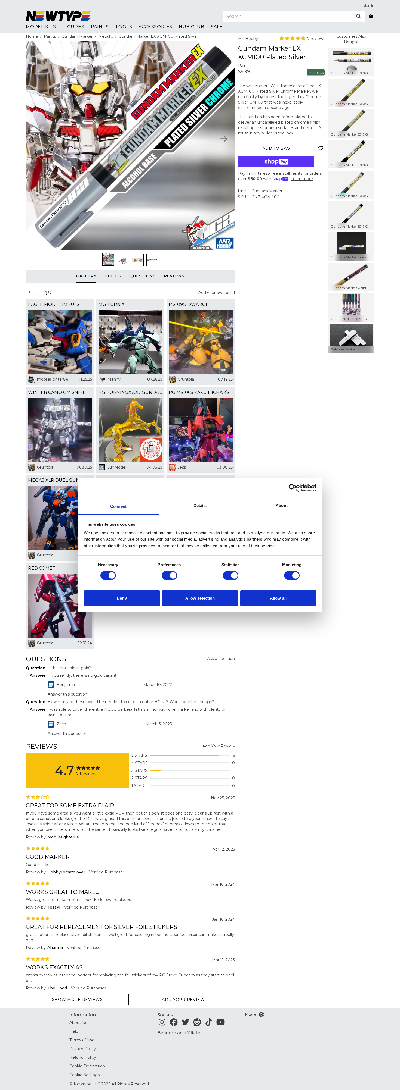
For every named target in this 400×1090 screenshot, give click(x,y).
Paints (50, 36)
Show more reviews (77, 999)
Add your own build (216, 292)
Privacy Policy (82, 1048)
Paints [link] (100, 26)
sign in (369, 5)
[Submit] (358, 16)
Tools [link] (123, 26)
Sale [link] (217, 26)
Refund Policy (82, 1057)
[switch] (169, 575)
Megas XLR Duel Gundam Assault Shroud (60, 480)
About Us (78, 1022)
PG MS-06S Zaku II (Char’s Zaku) (201, 392)
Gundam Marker (77, 36)
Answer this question (67, 694)
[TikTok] (209, 1023)
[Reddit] (197, 1023)
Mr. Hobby (248, 38)
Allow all (278, 598)
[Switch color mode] (261, 1014)
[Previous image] (37, 138)
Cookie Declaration (87, 1066)
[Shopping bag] (371, 16)
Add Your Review (218, 746)
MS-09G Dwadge (189, 304)
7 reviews (316, 38)
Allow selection (200, 598)
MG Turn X (112, 304)
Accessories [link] (155, 26)
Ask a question (221, 658)
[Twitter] (185, 1023)
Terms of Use (81, 1040)
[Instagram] (162, 1023)
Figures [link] (73, 26)
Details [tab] (200, 505)
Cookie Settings (84, 1074)
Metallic (105, 36)
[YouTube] (220, 1023)
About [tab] (282, 505)
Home (32, 36)
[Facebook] (174, 1023)
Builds (112, 276)
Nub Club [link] (191, 26)
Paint (243, 65)
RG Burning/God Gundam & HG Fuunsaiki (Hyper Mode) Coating (130, 392)
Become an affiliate (178, 1032)
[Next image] (224, 138)
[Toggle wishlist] (320, 148)
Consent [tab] (118, 506)
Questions (142, 276)
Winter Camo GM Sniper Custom (60, 392)
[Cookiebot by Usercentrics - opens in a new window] (292, 488)
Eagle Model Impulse (55, 304)
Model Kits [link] (41, 26)
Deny (122, 598)
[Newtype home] (58, 16)
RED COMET (42, 568)
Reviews (174, 276)
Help (73, 1031)
